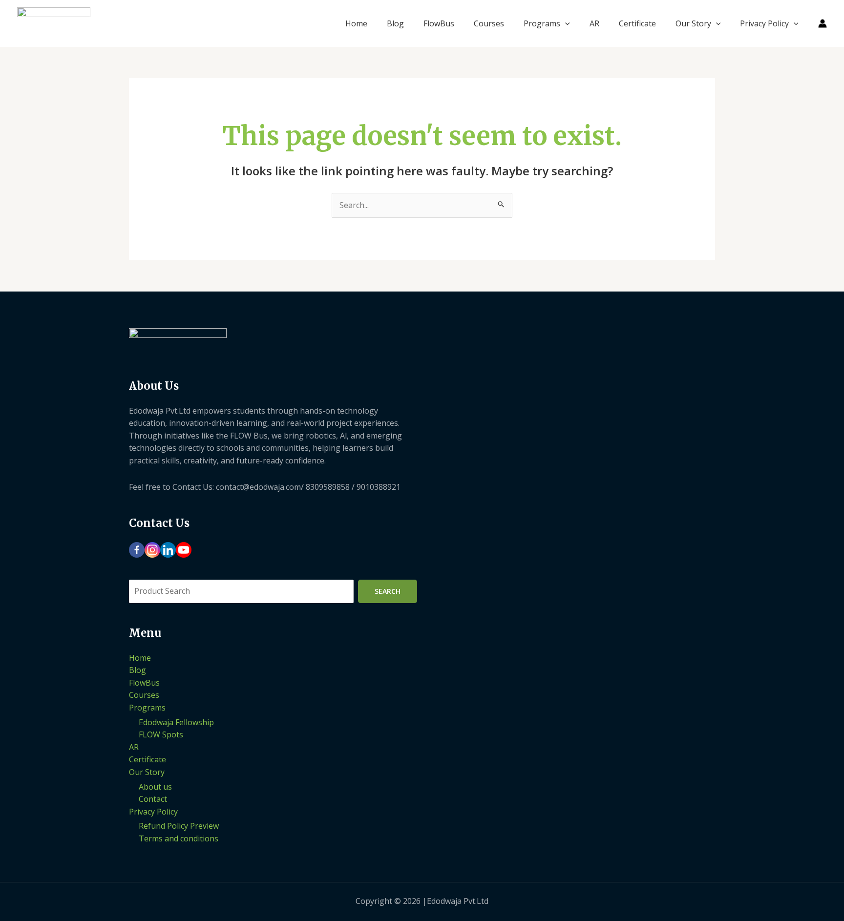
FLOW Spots (161, 734)
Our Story (693, 23)
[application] (565, 23)
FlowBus (438, 23)
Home (356, 23)
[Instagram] (152, 550)
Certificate (637, 23)
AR (594, 23)
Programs (542, 23)
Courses (489, 23)
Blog (395, 23)
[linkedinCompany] (168, 550)
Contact (153, 799)
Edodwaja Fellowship (176, 722)
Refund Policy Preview (179, 825)
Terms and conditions (178, 838)
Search (388, 591)
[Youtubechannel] (183, 550)
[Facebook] (137, 550)
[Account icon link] (822, 23)
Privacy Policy (764, 23)
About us (155, 786)
